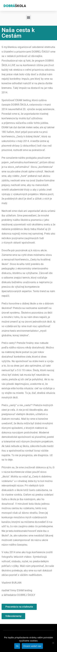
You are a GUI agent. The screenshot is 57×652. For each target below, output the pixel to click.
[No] (53, 642)
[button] (28, 17)
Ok (17, 646)
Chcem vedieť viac (32, 646)
